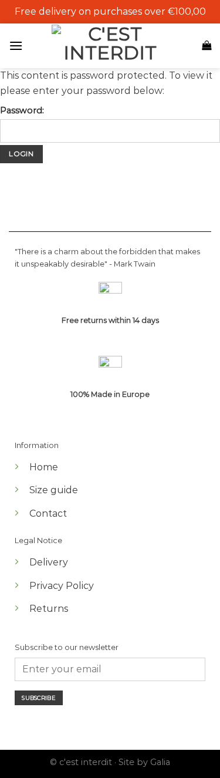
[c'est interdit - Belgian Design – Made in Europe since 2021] (110, 45)
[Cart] (206, 45)
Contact (48, 513)
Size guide (53, 490)
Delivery (48, 562)
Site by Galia (144, 762)
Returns (48, 608)
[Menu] (19, 45)
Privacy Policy (61, 585)
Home (43, 467)
